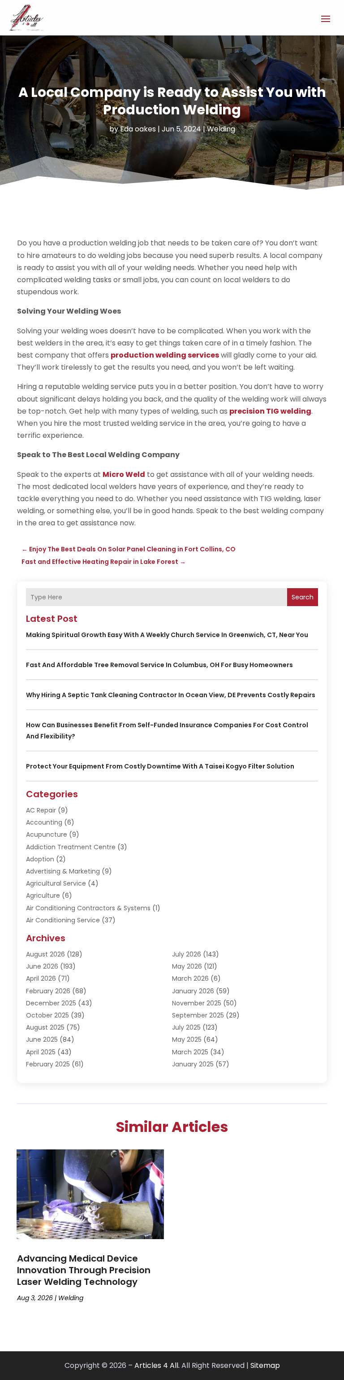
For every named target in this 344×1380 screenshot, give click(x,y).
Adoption (40, 859)
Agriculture (43, 895)
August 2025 (45, 1027)
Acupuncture (46, 834)
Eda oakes (138, 129)
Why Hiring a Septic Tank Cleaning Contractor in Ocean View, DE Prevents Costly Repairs (170, 694)
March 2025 (190, 1052)
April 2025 (41, 1052)
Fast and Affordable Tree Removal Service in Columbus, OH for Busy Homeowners (159, 664)
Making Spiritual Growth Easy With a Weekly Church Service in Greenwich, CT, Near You (167, 634)
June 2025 (42, 1039)
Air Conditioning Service (63, 920)
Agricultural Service (56, 883)
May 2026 (187, 966)
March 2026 (190, 978)
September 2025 (198, 1015)
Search (303, 597)
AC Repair (41, 810)
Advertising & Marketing (63, 871)
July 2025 (186, 1027)
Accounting (44, 822)
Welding (221, 129)
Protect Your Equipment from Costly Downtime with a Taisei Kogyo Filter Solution (160, 766)
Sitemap (265, 1365)
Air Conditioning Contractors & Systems (88, 908)
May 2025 (187, 1039)
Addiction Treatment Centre (71, 847)
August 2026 (45, 954)
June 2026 (42, 966)
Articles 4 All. (157, 1365)
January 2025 (193, 1064)
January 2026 (193, 991)
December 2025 (51, 1003)
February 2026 (48, 991)
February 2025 (48, 1064)
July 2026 (186, 954)
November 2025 (196, 1003)
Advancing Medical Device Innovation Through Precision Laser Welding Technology (83, 1270)
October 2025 (47, 1015)
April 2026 (41, 978)
